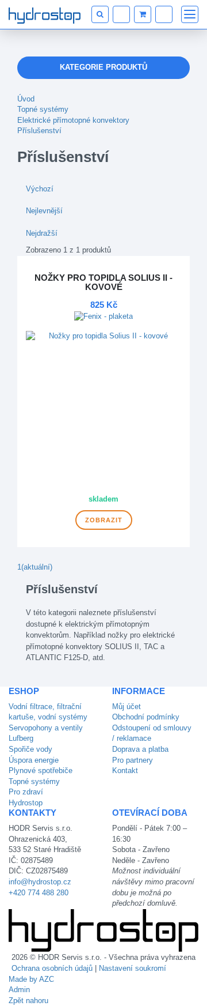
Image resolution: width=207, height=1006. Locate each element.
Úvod (25, 99)
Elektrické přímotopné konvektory (73, 120)
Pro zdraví (26, 792)
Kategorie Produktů (103, 67)
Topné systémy (42, 109)
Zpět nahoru (28, 1000)
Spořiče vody (30, 749)
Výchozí (39, 188)
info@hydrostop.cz (40, 881)
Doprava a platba (140, 749)
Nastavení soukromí (132, 968)
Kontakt (125, 770)
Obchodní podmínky (145, 717)
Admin (19, 989)
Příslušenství (39, 130)
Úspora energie (34, 760)
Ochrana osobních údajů (52, 968)
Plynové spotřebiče (40, 770)
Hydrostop (26, 802)
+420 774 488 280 (38, 892)
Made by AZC (31, 979)
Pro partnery (132, 760)
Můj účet (126, 706)
